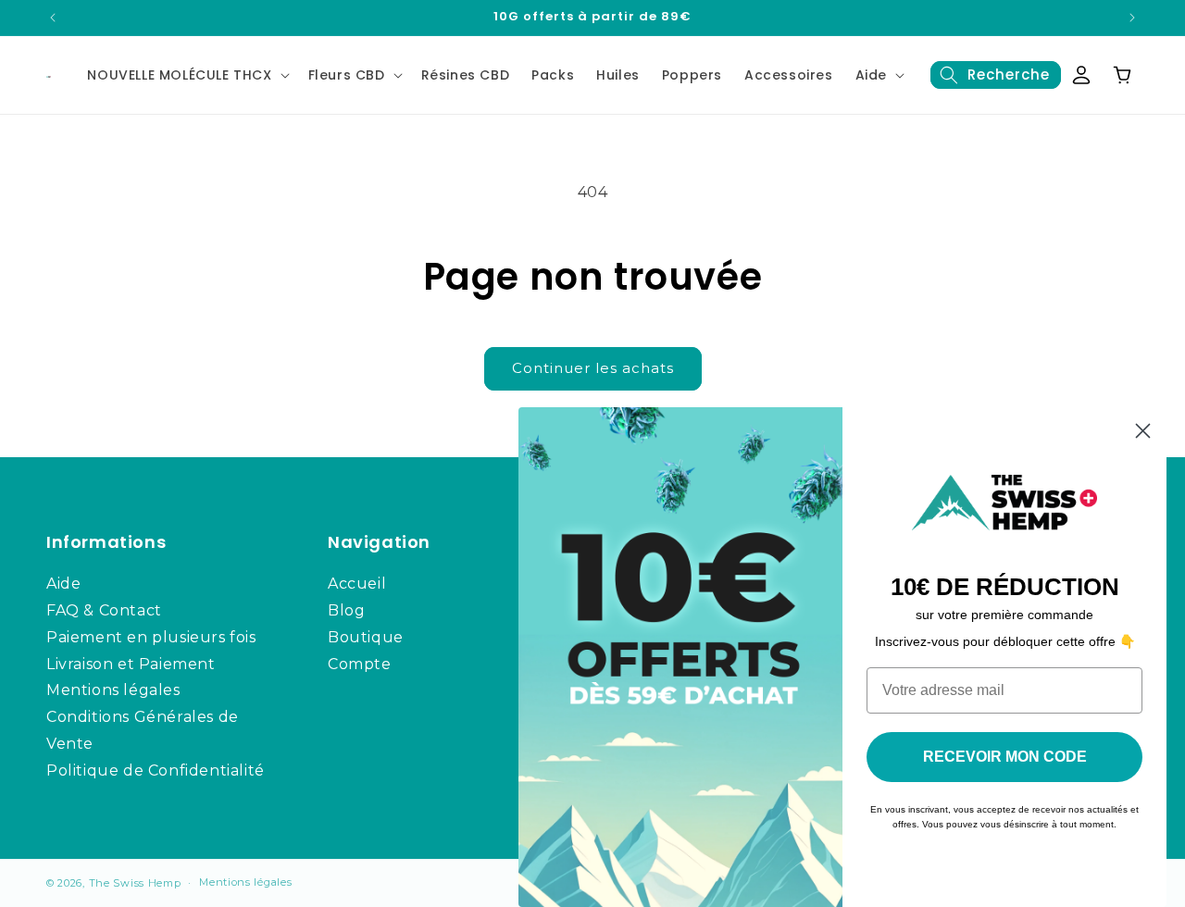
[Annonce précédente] (52, 17)
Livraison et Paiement (131, 664)
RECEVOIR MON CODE (1005, 756)
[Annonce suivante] (1132, 17)
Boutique (366, 637)
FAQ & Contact (104, 610)
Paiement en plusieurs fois (151, 637)
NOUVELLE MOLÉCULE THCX (179, 75)
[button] (186, 75)
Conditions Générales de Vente (142, 730)
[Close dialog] (1143, 431)
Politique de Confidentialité (155, 770)
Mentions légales (113, 690)
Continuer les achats (593, 368)
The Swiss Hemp (135, 882)
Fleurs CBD (346, 75)
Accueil (357, 583)
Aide (871, 75)
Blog (346, 610)
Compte (360, 664)
